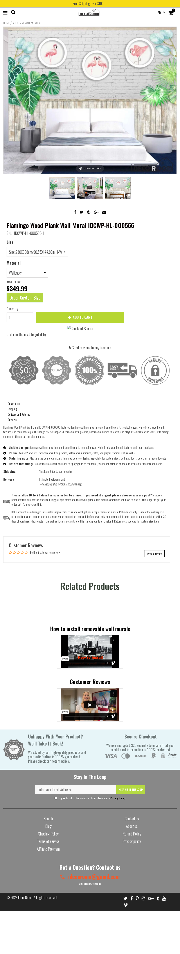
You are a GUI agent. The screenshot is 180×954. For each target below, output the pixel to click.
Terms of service (48, 841)
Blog (48, 826)
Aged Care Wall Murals (26, 23)
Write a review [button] (154, 553)
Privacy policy (131, 841)
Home (6, 23)
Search (48, 818)
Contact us (132, 818)
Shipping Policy (48, 834)
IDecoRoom (25, 897)
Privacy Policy (118, 798)
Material (14, 263)
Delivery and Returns (19, 414)
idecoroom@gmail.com (93, 876)
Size (10, 242)
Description (14, 403)
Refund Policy (131, 834)
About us (132, 826)
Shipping (12, 408)
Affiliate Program (48, 849)
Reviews (12, 419)
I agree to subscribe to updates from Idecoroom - (91, 798)
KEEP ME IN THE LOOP (131, 789)
